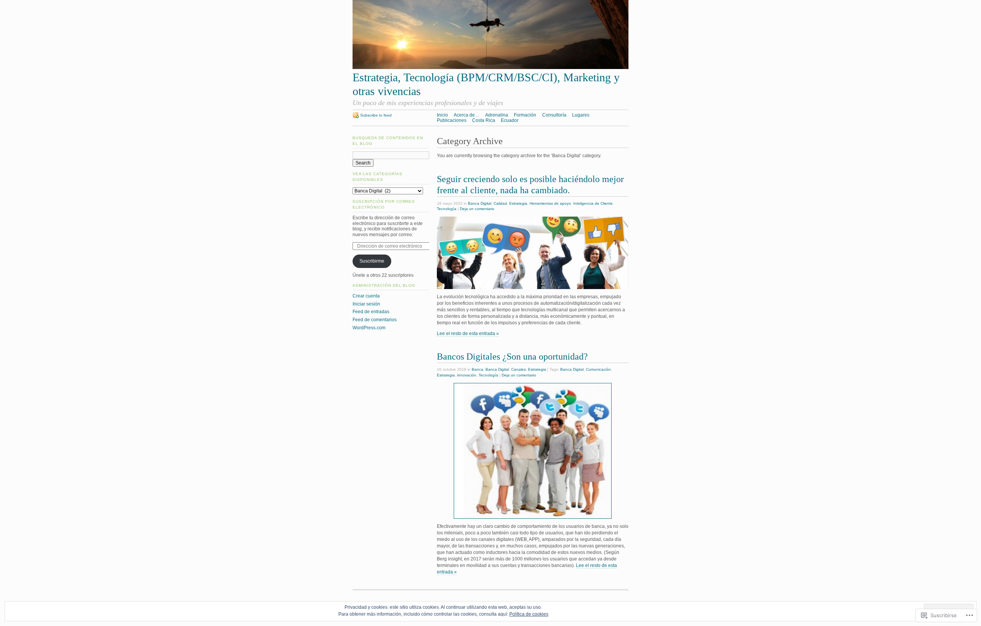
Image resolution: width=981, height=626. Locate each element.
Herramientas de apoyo (550, 203)
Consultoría (554, 115)
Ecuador (509, 120)
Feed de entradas (371, 311)
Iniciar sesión (366, 304)
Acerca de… (466, 115)
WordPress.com (369, 327)
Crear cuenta (366, 296)
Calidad (500, 203)
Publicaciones (451, 120)
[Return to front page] (490, 67)
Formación (525, 115)
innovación (466, 375)
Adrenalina (496, 115)
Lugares (580, 115)
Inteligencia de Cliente (593, 203)
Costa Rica (483, 120)
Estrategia (518, 203)
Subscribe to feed (376, 115)
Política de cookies (528, 614)
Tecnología (446, 209)
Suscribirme (371, 261)
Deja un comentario (477, 209)
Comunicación (598, 369)
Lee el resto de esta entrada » (468, 333)
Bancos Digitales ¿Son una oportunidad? (512, 356)
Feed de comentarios (375, 319)
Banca (477, 369)
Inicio (442, 115)
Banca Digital (479, 203)
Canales (518, 369)
